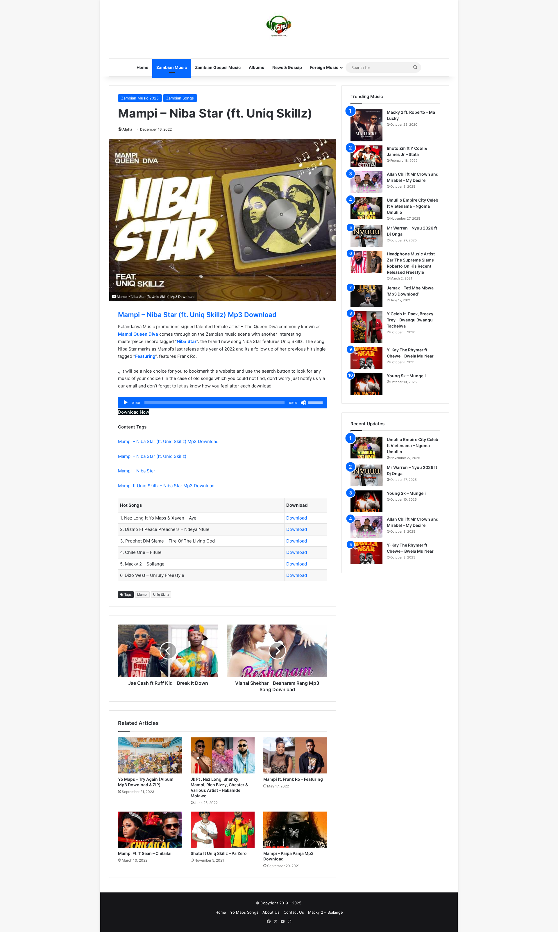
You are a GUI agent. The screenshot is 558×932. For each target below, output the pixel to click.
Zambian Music (171, 67)
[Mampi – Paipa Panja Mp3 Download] (295, 830)
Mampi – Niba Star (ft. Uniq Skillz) (152, 456)
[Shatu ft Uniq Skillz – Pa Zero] (223, 830)
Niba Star (186, 341)
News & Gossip (287, 67)
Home (142, 67)
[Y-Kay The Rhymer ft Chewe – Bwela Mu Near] (366, 358)
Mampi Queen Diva (138, 334)
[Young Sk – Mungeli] (366, 384)
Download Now (133, 412)
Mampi (142, 595)
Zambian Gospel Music (218, 67)
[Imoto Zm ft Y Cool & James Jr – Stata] (366, 156)
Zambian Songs (180, 98)
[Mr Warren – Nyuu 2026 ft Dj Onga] (366, 236)
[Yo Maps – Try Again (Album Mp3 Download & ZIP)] (150, 755)
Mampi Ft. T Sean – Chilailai (144, 853)
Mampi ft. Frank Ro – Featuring (293, 779)
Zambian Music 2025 (140, 98)
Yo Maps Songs (244, 912)
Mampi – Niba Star (137, 471)
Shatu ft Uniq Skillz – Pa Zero (219, 853)
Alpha (127, 129)
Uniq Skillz (161, 595)
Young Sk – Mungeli (406, 375)
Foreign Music (324, 67)
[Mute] (303, 402)
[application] (222, 402)
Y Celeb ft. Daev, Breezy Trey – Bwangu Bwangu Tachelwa (410, 319)
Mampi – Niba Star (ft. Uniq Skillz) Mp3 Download (197, 315)
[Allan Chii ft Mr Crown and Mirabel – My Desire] (366, 182)
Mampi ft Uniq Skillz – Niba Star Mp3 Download (166, 485)
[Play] (125, 402)
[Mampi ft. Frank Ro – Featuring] (295, 755)
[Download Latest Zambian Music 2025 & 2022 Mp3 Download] (279, 26)
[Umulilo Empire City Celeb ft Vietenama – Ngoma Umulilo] (366, 208)
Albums (256, 67)
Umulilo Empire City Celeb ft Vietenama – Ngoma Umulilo (412, 206)
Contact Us (294, 912)
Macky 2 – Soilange (325, 912)
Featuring (145, 356)
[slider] (316, 402)
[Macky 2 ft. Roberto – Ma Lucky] (366, 125)
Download (296, 518)
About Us (271, 912)
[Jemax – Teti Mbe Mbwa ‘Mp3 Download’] (366, 296)
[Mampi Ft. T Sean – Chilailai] (150, 830)
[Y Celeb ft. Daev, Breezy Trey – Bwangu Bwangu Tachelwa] (366, 327)
